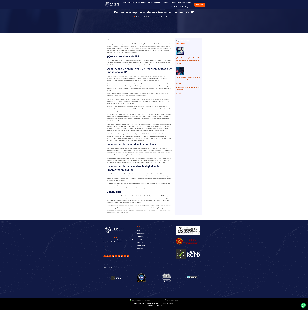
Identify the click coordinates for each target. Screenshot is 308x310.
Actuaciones (157, 2)
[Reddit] (122, 256)
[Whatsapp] (110, 256)
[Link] (125, 256)
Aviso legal (138, 303)
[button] (303, 290)
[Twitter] (116, 256)
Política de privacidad (151, 303)
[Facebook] (113, 256)
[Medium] (119, 256)
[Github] (128, 256)
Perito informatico (128, 2)
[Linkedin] (107, 256)
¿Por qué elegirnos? (141, 2)
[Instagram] (104, 256)
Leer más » (179, 63)
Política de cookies (167, 303)
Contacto (173, 2)
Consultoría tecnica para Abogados (181, 7)
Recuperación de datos (184, 2)
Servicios (150, 2)
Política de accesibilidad (154, 305)
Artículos (165, 2)
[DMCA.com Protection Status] (192, 277)
